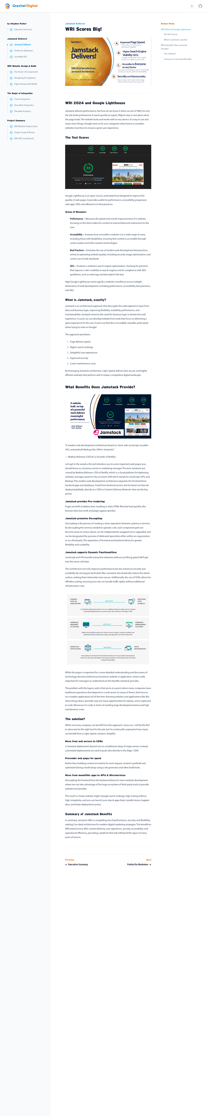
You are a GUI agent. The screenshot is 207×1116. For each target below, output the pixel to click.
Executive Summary (23, 29)
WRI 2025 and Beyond (24, 138)
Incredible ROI (20, 57)
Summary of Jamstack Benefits (178, 59)
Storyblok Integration (24, 105)
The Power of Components (26, 72)
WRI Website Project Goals (25, 126)
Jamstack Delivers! (22, 45)
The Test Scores (171, 34)
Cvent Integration (22, 99)
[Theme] (192, 6)
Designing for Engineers (25, 78)
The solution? (170, 54)
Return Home (168, 23)
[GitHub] (200, 6)
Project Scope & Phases (24, 132)
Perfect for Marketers (23, 51)
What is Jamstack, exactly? (175, 40)
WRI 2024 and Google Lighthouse (176, 29)
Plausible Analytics (22, 111)
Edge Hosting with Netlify (25, 84)
